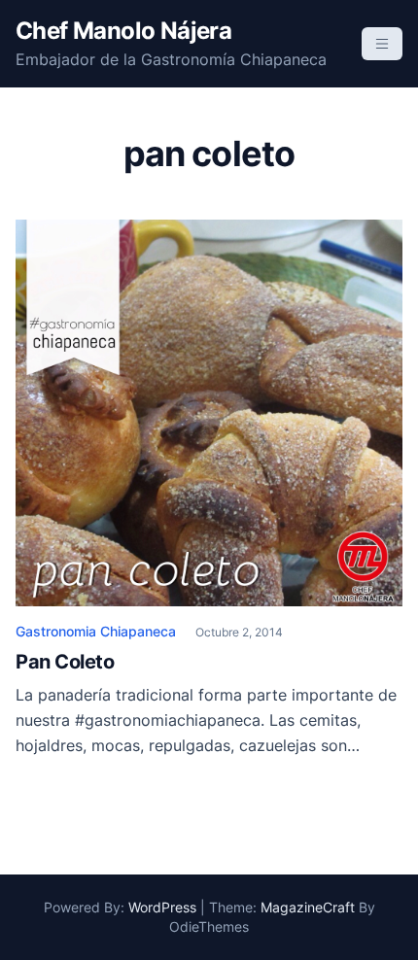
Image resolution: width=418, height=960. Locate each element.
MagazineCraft (308, 907)
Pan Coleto (65, 661)
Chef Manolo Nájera (123, 31)
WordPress (162, 907)
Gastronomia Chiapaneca (96, 631)
